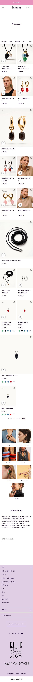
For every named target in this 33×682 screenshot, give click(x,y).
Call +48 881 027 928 (8, 571)
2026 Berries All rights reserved (16, 673)
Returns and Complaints (8, 582)
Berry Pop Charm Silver (9, 376)
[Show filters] (30, 41)
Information (6, 615)
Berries (4, 610)
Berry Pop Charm (7, 408)
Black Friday (5, 602)
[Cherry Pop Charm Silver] (11, 382)
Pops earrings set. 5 (8, 149)
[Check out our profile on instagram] (12, 633)
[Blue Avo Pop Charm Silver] (8, 331)
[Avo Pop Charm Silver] (3, 331)
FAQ (3, 595)
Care (3, 589)
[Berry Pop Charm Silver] (5, 331)
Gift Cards (5, 585)
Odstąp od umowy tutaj (16, 624)
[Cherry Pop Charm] (11, 414)
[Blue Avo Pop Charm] (25, 331)
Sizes (3, 592)
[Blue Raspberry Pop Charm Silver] (11, 331)
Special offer (5, 599)
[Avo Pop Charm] (19, 331)
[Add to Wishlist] (14, 46)
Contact (4, 575)
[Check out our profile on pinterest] (19, 633)
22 (19, 418)
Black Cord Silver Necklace (11, 261)
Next (23, 418)
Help (3, 567)
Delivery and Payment (8, 578)
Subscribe (28, 539)
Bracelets (17, 41)
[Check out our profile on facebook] (10, 633)
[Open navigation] (3, 7)
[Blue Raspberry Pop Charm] (27, 331)
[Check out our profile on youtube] (22, 633)
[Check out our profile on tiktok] (15, 633)
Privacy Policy (17, 554)
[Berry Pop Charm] (22, 331)
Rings (10, 41)
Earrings (4, 41)
